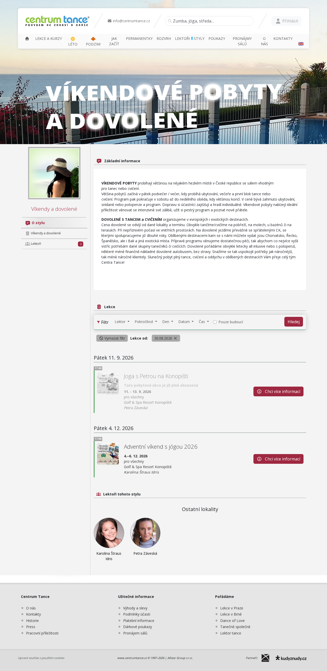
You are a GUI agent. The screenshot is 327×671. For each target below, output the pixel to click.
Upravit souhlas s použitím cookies (41, 658)
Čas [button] (202, 321)
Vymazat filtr (114, 338)
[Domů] (27, 38)
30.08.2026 (163, 338)
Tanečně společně (235, 626)
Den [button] (166, 321)
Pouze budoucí (230, 321)
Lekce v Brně (231, 614)
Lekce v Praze (231, 608)
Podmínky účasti (136, 614)
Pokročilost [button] (144, 321)
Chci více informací (282, 391)
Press (30, 626)
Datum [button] (184, 321)
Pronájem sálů (135, 633)
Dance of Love (232, 620)
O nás (31, 608)
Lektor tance (230, 633)
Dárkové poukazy (137, 626)
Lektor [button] (120, 321)
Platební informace (138, 620)
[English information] (300, 41)
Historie (32, 620)
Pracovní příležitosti (42, 633)
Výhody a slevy (135, 608)
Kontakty (33, 614)
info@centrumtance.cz (131, 20)
